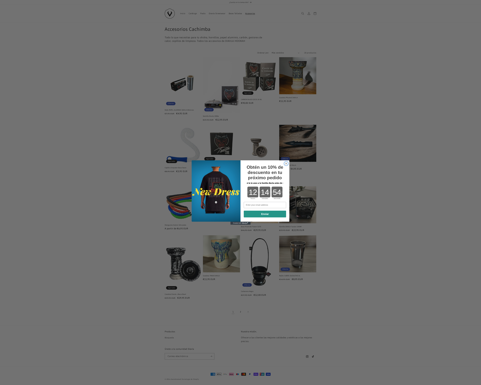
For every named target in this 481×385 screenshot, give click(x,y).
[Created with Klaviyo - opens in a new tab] (240, 223)
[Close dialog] (286, 163)
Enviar (265, 214)
